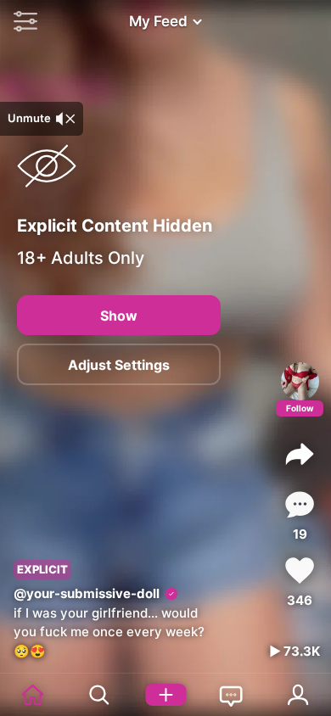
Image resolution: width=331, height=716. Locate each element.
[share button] (299, 454)
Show (118, 315)
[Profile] (300, 381)
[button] (21, 21)
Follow (300, 408)
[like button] (299, 570)
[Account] (298, 695)
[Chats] (232, 695)
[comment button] (299, 504)
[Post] (165, 695)
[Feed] (33, 695)
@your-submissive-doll (87, 593)
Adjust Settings (119, 364)
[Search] (99, 695)
